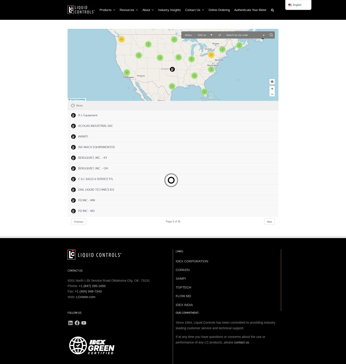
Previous (78, 221)
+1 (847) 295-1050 (92, 286)
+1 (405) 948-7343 (88, 291)
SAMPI (181, 278)
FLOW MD (183, 296)
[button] (272, 9)
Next (269, 221)
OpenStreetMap (78, 99)
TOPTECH (183, 287)
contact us (241, 342)
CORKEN (183, 270)
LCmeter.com (85, 297)
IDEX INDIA (184, 305)
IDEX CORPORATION (192, 261)
